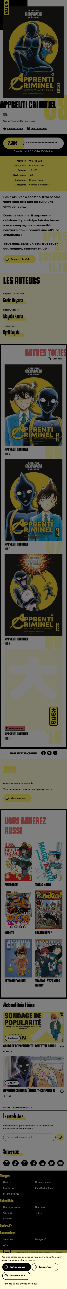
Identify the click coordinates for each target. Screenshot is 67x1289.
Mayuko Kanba (27, 121)
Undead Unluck (43, 1182)
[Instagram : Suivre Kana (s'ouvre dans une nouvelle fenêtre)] (6, 1164)
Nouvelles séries (11, 1207)
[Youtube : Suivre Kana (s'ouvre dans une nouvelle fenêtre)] (60, 1164)
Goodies (7, 1213)
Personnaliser (17, 1276)
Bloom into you (11, 1194)
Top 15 (38, 1213)
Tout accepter (17, 1267)
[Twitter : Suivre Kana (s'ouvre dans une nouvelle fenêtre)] (51, 1164)
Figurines (40, 1207)
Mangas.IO (40, 1239)
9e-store (8, 1239)
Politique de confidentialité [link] (21, 1283)
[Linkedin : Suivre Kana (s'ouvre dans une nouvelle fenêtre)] (42, 1164)
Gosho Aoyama (11, 121)
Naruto (7, 1182)
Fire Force (8, 1188)
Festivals (8, 1219)
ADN (5, 1245)
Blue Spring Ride (44, 1188)
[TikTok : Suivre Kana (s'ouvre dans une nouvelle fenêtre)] (15, 1164)
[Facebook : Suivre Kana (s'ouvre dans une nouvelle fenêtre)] (33, 1164)
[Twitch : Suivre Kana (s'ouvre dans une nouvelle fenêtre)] (24, 1164)
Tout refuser (46, 1267)
